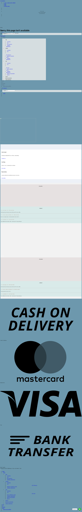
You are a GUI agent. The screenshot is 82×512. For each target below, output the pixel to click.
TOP (7, 43)
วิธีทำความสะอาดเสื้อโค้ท (7, 86)
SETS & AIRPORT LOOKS (11, 494)
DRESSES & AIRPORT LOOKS (12, 486)
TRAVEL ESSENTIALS (8, 79)
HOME (3, 471)
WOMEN (7, 48)
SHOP (4, 37)
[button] (2, 32)
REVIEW (3, 83)
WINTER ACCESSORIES (11, 73)
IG (2, 82)
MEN (6, 39)
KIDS (6, 61)
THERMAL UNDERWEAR (8, 46)
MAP (3, 80)
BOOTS (8, 74)
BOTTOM (8, 44)
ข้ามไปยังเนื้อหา (2, 1)
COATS (8, 41)
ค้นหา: (5, 90)
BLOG (3, 84)
